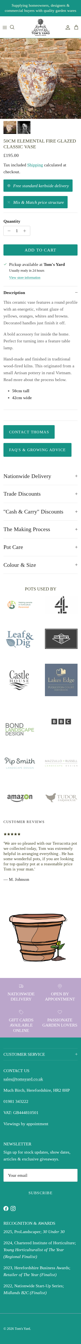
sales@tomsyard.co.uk (23, 1079)
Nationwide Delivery (27, 476)
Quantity (11, 221)
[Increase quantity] (26, 231)
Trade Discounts (22, 494)
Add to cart (40, 250)
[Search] (14, 27)
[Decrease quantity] (8, 231)
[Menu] (5, 27)
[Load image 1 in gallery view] (40, 78)
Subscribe (40, 1193)
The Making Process (26, 529)
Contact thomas (29, 432)
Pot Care (13, 547)
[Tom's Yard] (40, 27)
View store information (24, 277)
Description (14, 292)
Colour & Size (19, 565)
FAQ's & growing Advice (37, 450)
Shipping (35, 164)
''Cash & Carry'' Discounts (33, 512)
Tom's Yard (22, 1328)
